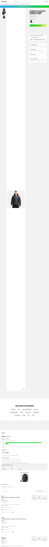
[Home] (4, 1)
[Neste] (24, 389)
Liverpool (24, 415)
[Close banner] (47, 6)
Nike (28, 415)
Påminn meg (37, 25)
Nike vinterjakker (36, 412)
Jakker (19, 409)
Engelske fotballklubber (14, 412)
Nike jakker (36, 409)
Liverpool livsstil (28, 412)
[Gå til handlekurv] (47, 1)
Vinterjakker (13, 409)
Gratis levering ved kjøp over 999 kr (38, 35)
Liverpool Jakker (17, 415)
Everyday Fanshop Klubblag (27, 409)
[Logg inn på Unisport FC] (44, 1)
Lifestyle (21, 412)
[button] (4, 13)
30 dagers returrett (35, 37)
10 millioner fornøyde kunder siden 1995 (38, 39)
